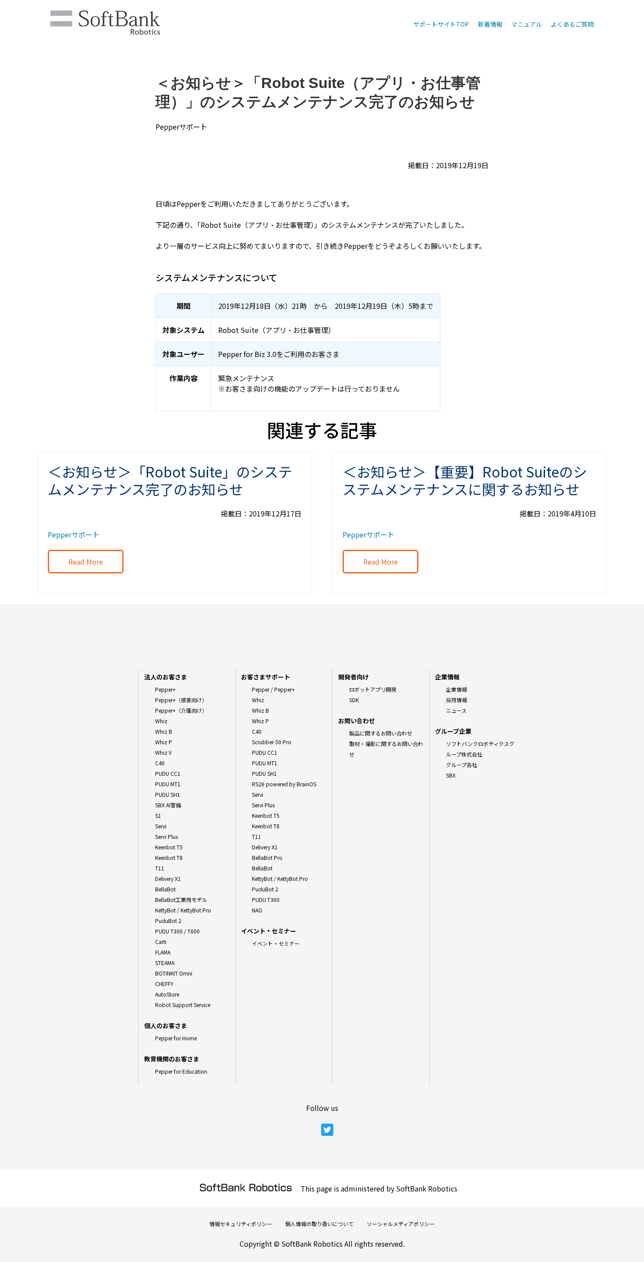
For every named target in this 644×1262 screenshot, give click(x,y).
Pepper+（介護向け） (181, 710)
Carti (160, 941)
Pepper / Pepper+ (273, 689)
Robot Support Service (182, 1004)
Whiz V (163, 752)
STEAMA (164, 962)
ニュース (456, 710)
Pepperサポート (181, 126)
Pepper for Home (176, 1038)
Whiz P (163, 742)
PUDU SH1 (167, 794)
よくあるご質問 (572, 24)
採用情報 (456, 699)
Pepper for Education (181, 1071)
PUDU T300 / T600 (177, 931)
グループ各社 (461, 764)
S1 (158, 815)
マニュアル (526, 24)
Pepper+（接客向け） (181, 699)
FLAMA (162, 952)
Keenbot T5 (169, 847)
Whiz (161, 721)
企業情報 (456, 689)
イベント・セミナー (276, 943)
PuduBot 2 (168, 920)
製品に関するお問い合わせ (380, 733)
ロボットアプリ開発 (372, 689)
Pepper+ (165, 689)
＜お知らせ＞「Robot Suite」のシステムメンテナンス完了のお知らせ (170, 480)
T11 (159, 868)
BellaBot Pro (267, 857)
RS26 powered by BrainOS (284, 784)
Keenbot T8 (169, 857)
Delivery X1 (168, 878)
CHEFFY (164, 983)
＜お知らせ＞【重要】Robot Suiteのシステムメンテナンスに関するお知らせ (465, 480)
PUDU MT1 (167, 784)
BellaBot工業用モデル (181, 899)
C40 (160, 763)
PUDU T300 (266, 899)
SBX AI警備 (168, 805)
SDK (354, 699)
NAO (257, 910)
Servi (160, 826)
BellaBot (165, 889)
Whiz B (163, 731)
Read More (85, 561)
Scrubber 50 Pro (271, 742)
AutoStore (167, 994)
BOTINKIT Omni (173, 973)
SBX (451, 775)
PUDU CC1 (167, 773)
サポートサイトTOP (441, 24)
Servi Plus (166, 836)
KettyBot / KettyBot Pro (183, 910)
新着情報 (490, 24)
